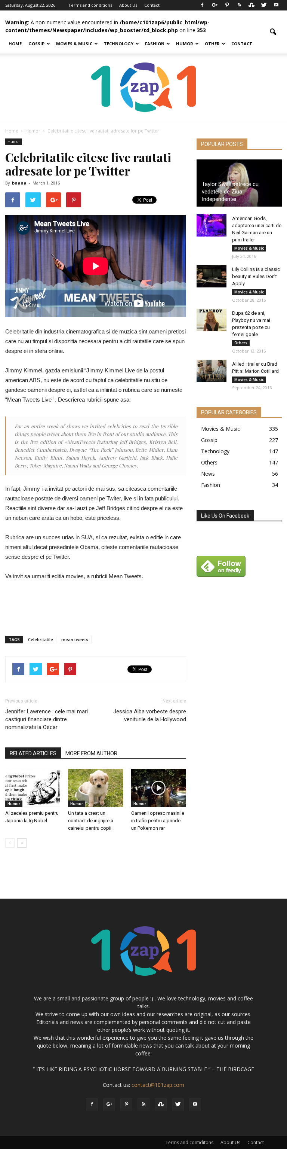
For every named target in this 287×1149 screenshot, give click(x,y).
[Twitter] (263, 5)
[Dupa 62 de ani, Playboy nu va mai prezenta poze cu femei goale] (211, 320)
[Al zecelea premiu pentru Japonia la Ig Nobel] (32, 788)
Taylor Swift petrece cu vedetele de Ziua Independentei (230, 191)
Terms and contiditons (189, 1142)
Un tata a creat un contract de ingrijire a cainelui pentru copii (90, 820)
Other (212, 43)
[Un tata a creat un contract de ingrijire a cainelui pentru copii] (95, 788)
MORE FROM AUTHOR (91, 753)
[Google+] (214, 5)
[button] (273, 32)
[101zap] (143, 87)
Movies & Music (74, 43)
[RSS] (239, 5)
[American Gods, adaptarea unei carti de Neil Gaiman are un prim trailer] (211, 225)
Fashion (154, 43)
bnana (19, 183)
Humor (184, 43)
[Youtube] (276, 5)
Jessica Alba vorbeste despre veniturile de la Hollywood (149, 715)
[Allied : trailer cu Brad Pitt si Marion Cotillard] (211, 371)
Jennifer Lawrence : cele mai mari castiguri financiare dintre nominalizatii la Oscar (46, 719)
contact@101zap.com (158, 1084)
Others (240, 342)
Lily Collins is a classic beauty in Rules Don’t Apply (256, 276)
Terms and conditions (90, 5)
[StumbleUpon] (251, 5)
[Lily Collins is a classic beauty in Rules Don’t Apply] (211, 276)
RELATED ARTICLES (33, 753)
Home (15, 43)
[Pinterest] (226, 5)
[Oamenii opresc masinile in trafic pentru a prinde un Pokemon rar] (158, 788)
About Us (128, 5)
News (208, 473)
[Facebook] (202, 5)
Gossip (36, 43)
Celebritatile (40, 639)
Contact (152, 5)
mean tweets (74, 639)
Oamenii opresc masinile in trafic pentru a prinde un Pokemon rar (157, 820)
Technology (118, 43)
